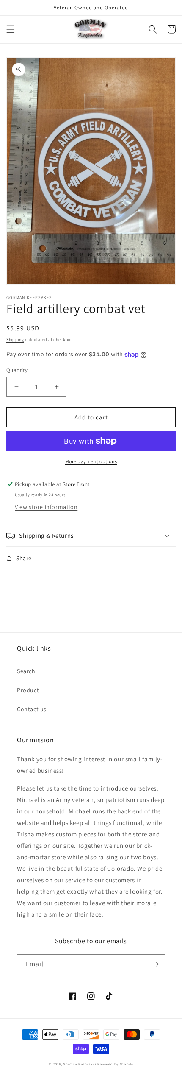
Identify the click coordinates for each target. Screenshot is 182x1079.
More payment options (91, 461)
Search (26, 671)
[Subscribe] (155, 964)
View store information (46, 507)
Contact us (32, 709)
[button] (10, 29)
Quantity (17, 370)
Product (28, 690)
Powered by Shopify (115, 1064)
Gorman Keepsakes (79, 1064)
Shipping (15, 339)
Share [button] (24, 558)
